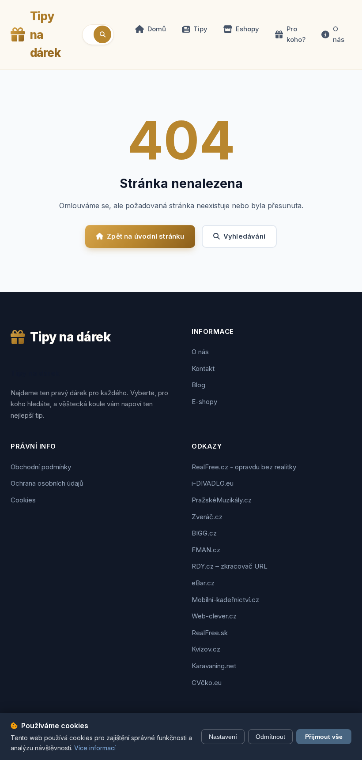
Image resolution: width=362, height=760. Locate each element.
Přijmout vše (324, 736)
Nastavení (223, 736)
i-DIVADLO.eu (213, 483)
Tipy (200, 29)
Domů (156, 29)
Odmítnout (270, 736)
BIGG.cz (204, 533)
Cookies (23, 500)
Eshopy (247, 29)
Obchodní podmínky (41, 467)
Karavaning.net (214, 666)
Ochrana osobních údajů (47, 483)
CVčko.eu (207, 682)
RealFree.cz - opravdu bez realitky (244, 467)
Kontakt (203, 368)
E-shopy (204, 401)
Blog (198, 385)
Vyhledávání (244, 236)
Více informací (95, 748)
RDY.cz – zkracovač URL (230, 566)
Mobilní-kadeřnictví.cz (225, 599)
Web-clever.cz (214, 616)
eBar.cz (203, 583)
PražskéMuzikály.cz (222, 500)
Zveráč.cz (207, 517)
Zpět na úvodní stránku (145, 236)
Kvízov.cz (206, 649)
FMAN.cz (206, 550)
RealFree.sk (210, 633)
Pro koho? (296, 34)
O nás (338, 34)
